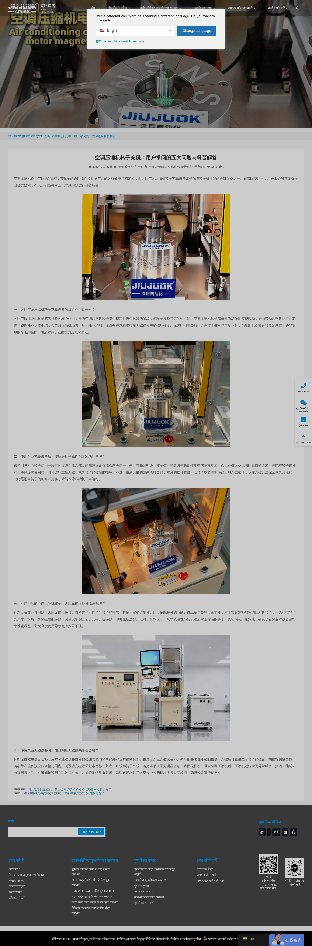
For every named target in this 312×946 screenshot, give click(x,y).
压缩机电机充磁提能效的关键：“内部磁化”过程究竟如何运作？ (63, 793)
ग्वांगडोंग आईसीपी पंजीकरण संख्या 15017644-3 (233, 939)
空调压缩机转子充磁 (179, 166)
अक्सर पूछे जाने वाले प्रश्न (28, 136)
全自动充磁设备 (158, 166)
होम (9, 136)
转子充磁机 (198, 166)
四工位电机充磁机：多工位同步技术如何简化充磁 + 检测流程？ (69, 789)
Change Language (197, 31)
